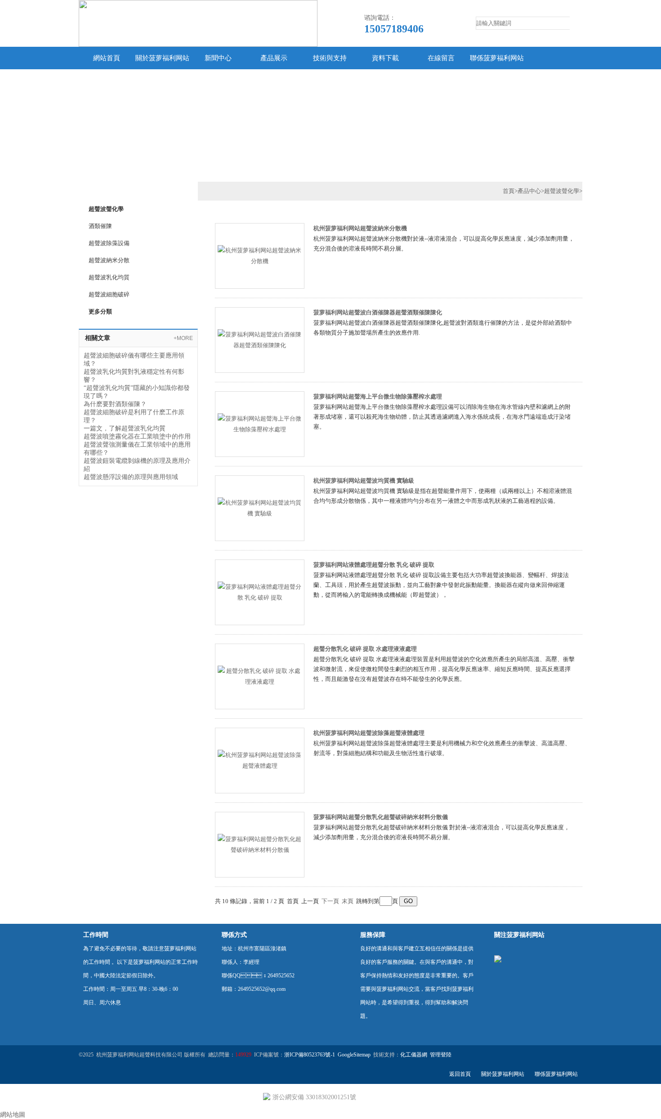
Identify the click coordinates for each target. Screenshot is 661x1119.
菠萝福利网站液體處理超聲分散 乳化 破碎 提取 (373, 564)
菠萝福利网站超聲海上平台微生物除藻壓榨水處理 (377, 396)
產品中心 (529, 191)
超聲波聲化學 (106, 209)
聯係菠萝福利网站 (497, 58)
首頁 (508, 191)
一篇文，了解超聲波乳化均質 (124, 428)
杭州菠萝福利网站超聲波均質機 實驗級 (363, 480)
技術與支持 (330, 58)
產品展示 (273, 58)
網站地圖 (12, 1114)
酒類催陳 (100, 226)
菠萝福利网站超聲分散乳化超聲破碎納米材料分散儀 (380, 817)
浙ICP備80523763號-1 (309, 1055)
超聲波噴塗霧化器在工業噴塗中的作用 (137, 436)
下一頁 (330, 901)
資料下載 (385, 58)
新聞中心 (218, 58)
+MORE (183, 338)
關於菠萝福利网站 (162, 58)
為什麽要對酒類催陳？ (115, 404)
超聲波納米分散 (109, 260)
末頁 (347, 901)
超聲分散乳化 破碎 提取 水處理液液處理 (365, 648)
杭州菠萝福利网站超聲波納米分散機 (360, 228)
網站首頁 (106, 58)
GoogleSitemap (354, 1055)
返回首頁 (460, 1074)
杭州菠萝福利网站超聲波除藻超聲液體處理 (368, 733)
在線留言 (441, 58)
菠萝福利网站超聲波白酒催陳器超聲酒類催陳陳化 (377, 312)
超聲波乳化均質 (109, 277)
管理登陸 (440, 1055)
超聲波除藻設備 (109, 243)
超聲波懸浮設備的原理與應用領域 (131, 477)
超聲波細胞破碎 (109, 294)
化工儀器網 (413, 1055)
